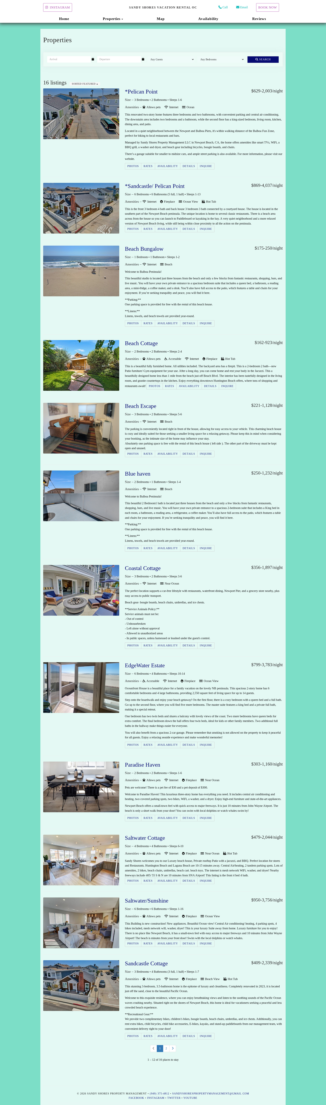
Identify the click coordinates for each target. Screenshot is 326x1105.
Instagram (60, 7)
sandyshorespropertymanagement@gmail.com (210, 1093)
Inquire (206, 166)
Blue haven (137, 474)
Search (264, 59)
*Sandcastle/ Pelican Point (155, 186)
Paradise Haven (142, 765)
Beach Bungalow (144, 249)
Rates (148, 166)
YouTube (190, 1098)
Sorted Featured (84, 84)
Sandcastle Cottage (146, 963)
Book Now (267, 7)
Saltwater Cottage (145, 838)
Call (225, 7)
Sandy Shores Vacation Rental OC (163, 7)
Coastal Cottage (143, 568)
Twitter (174, 1098)
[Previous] (153, 1048)
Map (161, 19)
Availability (208, 19)
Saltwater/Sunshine (146, 900)
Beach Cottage (141, 343)
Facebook (136, 1098)
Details (189, 166)
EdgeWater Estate (145, 665)
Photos (133, 166)
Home (64, 19)
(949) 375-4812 (159, 1093)
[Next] (172, 1048)
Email (244, 7)
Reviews (259, 19)
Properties (111, 19)
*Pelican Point (141, 91)
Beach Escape (140, 406)
